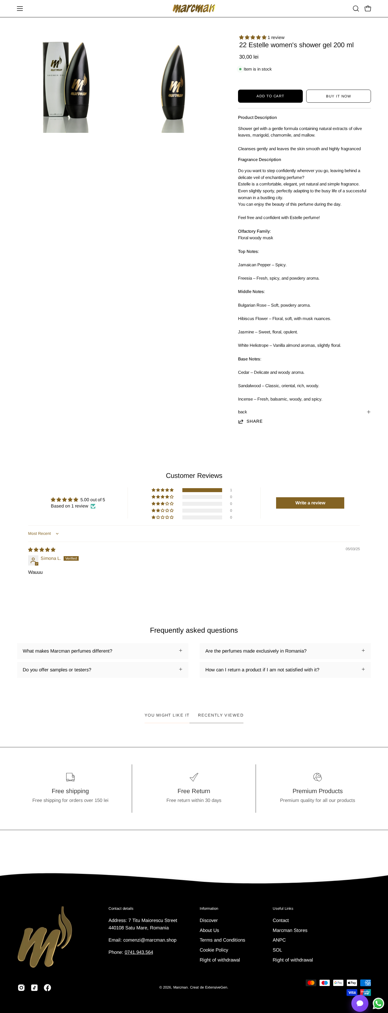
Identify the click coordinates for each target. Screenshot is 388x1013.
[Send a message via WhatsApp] (378, 1003)
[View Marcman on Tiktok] (34, 987)
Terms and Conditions (222, 940)
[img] (41, 549)
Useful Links (283, 908)
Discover (209, 920)
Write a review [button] (310, 502)
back (242, 411)
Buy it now (338, 96)
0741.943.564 (139, 952)
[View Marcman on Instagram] (21, 987)
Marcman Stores (290, 930)
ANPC (279, 940)
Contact (281, 920)
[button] (356, 9)
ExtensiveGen (216, 987)
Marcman (180, 987)
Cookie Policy (214, 949)
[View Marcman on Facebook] (47, 987)
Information (209, 908)
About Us (209, 930)
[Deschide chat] (359, 1003)
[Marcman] (194, 8)
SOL (277, 949)
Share (255, 421)
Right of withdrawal (220, 959)
